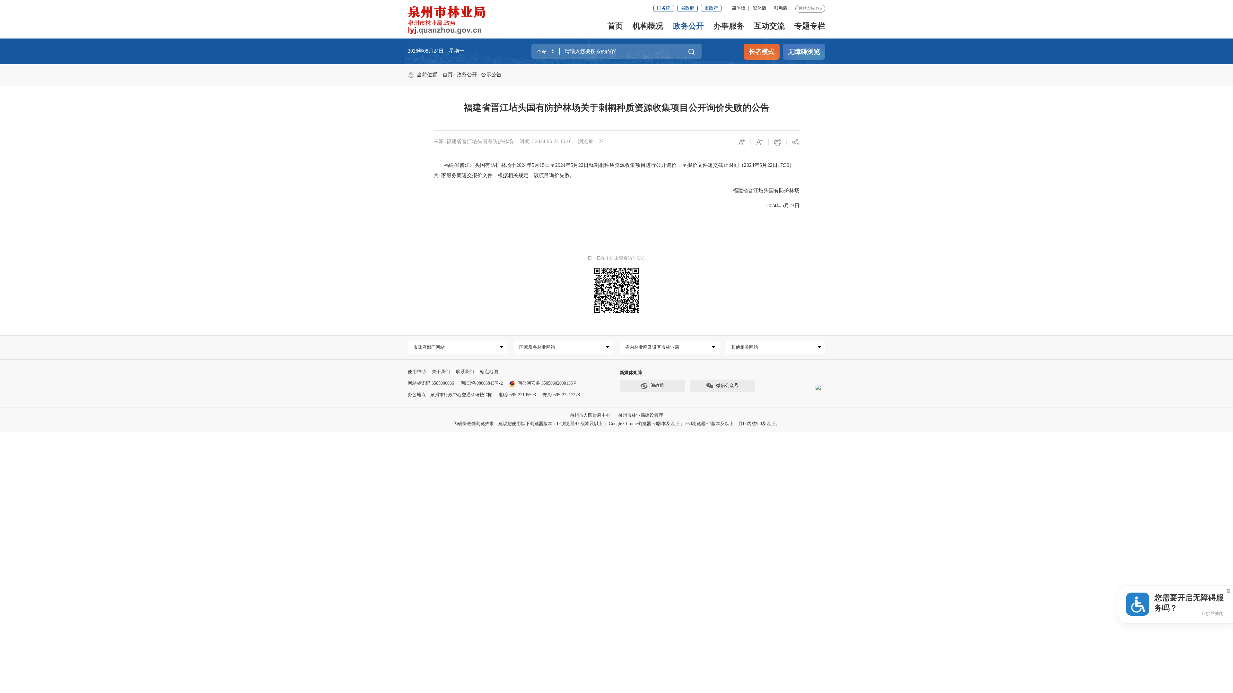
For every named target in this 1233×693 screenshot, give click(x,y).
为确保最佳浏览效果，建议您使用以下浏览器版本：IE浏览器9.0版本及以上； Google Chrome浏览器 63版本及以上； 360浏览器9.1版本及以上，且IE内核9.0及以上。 (616, 423)
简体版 (738, 8)
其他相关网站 (744, 347)
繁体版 (759, 8)
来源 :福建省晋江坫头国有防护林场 (473, 141)
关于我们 (441, 371)
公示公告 (491, 74)
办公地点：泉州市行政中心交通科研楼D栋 (450, 394)
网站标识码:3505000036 (431, 383)
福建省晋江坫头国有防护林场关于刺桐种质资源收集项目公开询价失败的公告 (616, 108)
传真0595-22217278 (561, 394)
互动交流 (769, 26)
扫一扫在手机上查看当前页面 (616, 258)
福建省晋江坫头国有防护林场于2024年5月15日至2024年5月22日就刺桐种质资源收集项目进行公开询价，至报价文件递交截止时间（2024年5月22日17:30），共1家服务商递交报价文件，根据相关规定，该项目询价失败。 (616, 170)
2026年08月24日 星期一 (436, 51)
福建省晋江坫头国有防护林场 (761, 190)
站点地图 (489, 371)
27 (601, 141)
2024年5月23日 (778, 205)
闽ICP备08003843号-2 (481, 383)
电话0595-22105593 (517, 394)
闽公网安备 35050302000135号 (547, 383)
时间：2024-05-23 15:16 (546, 141)
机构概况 (648, 26)
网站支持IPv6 (810, 8)
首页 (615, 26)
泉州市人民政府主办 (590, 415)
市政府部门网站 (429, 347)
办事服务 (728, 26)
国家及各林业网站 (537, 347)
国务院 (663, 8)
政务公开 (688, 26)
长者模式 (761, 51)
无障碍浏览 (804, 51)
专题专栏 (809, 26)
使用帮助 (417, 371)
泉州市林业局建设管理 (640, 415)
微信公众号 (727, 385)
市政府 (711, 8)
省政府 (687, 8)
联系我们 (465, 371)
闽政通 (657, 385)
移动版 (781, 8)
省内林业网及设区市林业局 (652, 347)
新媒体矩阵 (631, 372)
